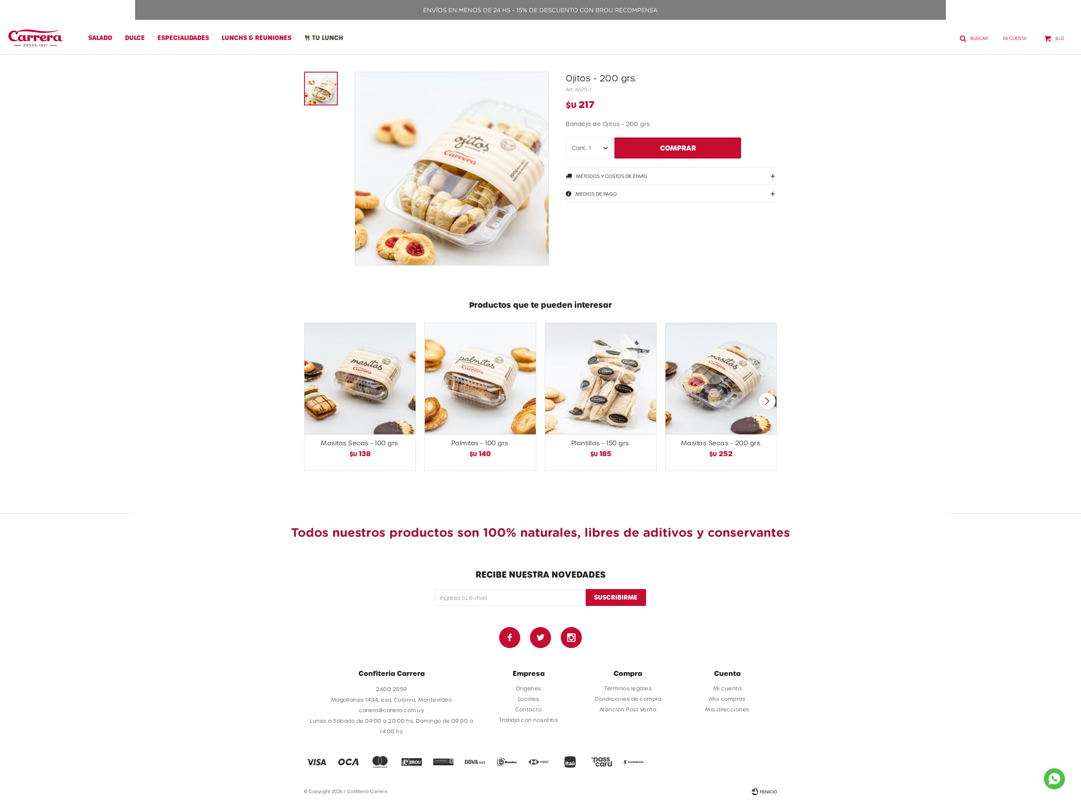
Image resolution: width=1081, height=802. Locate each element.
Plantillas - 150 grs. (600, 443)
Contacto (528, 709)
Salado (100, 37)
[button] (767, 401)
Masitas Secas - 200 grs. (721, 443)
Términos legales (628, 688)
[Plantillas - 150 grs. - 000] (601, 378)
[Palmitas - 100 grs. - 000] (480, 378)
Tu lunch (327, 37)
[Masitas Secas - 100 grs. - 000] (360, 378)
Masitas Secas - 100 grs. (360, 443)
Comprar (678, 148)
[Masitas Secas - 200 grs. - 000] (721, 378)
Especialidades (183, 37)
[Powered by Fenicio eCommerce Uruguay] (764, 791)
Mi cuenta (727, 688)
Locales (529, 699)
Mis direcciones (727, 709)
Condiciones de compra (628, 699)
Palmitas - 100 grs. (480, 443)
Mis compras (727, 699)
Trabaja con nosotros (528, 720)
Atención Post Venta (628, 709)
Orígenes (528, 688)
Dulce (135, 37)
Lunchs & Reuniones (256, 37)
